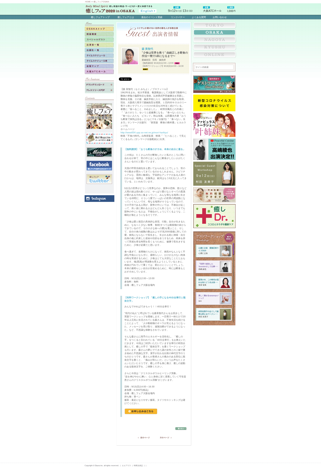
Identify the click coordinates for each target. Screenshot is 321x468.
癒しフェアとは (126, 17)
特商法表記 (138, 465)
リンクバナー (178, 17)
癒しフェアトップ (100, 17)
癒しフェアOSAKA (101, 2)
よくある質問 (199, 17)
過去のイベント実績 (151, 17)
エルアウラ (126, 465)
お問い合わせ (220, 17)
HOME (88, 2)
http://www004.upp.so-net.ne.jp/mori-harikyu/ (144, 132)
